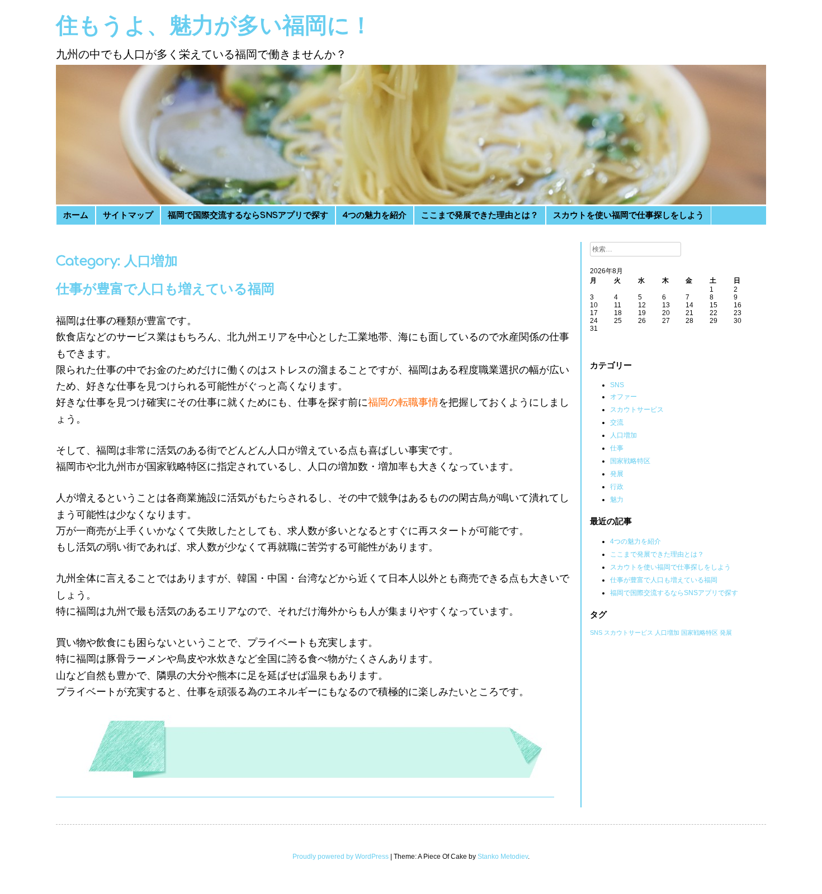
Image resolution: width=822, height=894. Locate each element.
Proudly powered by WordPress (340, 856)
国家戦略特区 (630, 461)
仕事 (616, 448)
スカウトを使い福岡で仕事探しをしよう (628, 215)
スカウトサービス (637, 409)
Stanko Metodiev (503, 856)
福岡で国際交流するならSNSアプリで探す (248, 215)
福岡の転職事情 (403, 402)
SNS (617, 385)
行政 (616, 487)
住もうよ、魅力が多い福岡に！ (214, 25)
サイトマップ (128, 215)
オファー (623, 397)
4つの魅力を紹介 (375, 215)
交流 (616, 422)
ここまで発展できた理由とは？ (479, 215)
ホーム (75, 215)
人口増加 (623, 435)
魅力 (616, 499)
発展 (616, 474)
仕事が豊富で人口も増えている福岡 (165, 289)
